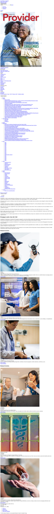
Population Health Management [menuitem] (5, 80)
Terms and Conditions (6, 511)
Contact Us (4, 509)
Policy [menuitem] (1, 79)
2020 (11, 94)
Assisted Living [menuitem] (3, 74)
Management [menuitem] (2, 78)
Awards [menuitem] (1, 91)
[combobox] (5, 4)
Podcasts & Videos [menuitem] (3, 85)
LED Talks (2, 88)
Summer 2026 (2, 68)
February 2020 (14, 94)
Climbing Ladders (21, 94)
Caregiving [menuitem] (2, 75)
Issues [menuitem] (1, 11)
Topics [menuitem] (1, 73)
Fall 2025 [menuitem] (6, 70)
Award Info (2, 92)
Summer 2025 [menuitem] (7, 71)
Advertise (4, 8)
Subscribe (4, 6)
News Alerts (5, 7)
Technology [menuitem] (2, 83)
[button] (11, 4)
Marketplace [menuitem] (2, 89)
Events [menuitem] (1, 90)
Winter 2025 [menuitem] (2, 71)
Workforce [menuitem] (2, 84)
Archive (1, 72)
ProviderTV (2, 86)
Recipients (2, 93)
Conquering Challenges (4, 67)
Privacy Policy (5, 510)
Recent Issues (2, 69)
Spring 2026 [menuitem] (2, 70)
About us (4, 508)
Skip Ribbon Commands (4, 0)
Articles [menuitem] (1, 10)
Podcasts (1, 87)
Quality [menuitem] (1, 81)
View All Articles (3, 363)
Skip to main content (3, 1)
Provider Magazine (3, 94)
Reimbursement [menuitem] (3, 82)
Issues (8, 94)
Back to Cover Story (3, 192)
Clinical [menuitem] (1, 76)
